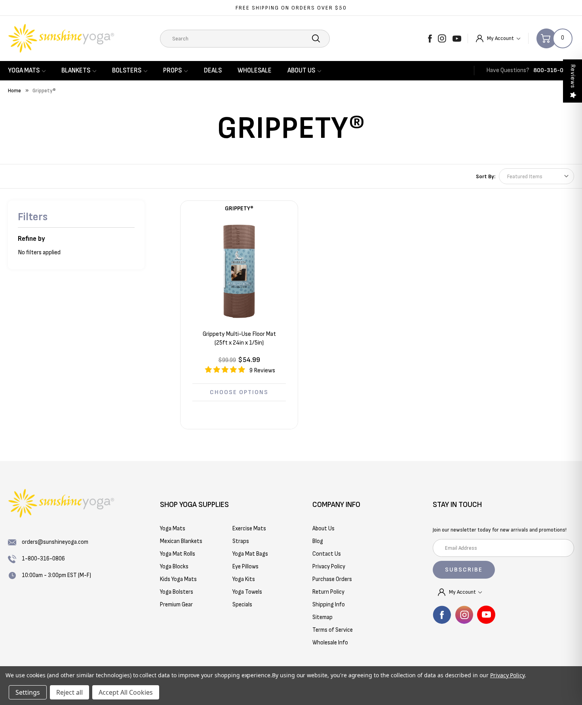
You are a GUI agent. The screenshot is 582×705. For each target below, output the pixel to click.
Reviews (572, 76)
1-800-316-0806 (43, 558)
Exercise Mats (249, 528)
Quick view (239, 271)
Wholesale (255, 70)
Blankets (75, 70)
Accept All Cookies (126, 692)
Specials (242, 604)
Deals (213, 70)
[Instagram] (442, 38)
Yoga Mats (24, 70)
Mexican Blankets (181, 541)
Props (172, 70)
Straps (240, 541)
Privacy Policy (507, 675)
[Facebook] (430, 38)
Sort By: (485, 176)
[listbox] (536, 176)
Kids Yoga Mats (178, 579)
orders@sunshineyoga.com (55, 542)
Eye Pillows (245, 566)
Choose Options (239, 392)
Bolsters (126, 70)
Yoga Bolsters (176, 592)
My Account (501, 38)
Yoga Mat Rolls (177, 554)
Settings (27, 692)
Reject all (69, 692)
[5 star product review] (225, 372)
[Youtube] (457, 38)
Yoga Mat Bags (250, 554)
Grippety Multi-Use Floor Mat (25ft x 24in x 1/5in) (239, 338)
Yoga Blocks (174, 566)
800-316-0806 (553, 70)
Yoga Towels (247, 592)
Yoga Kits (243, 579)
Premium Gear (176, 604)
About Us (301, 70)
